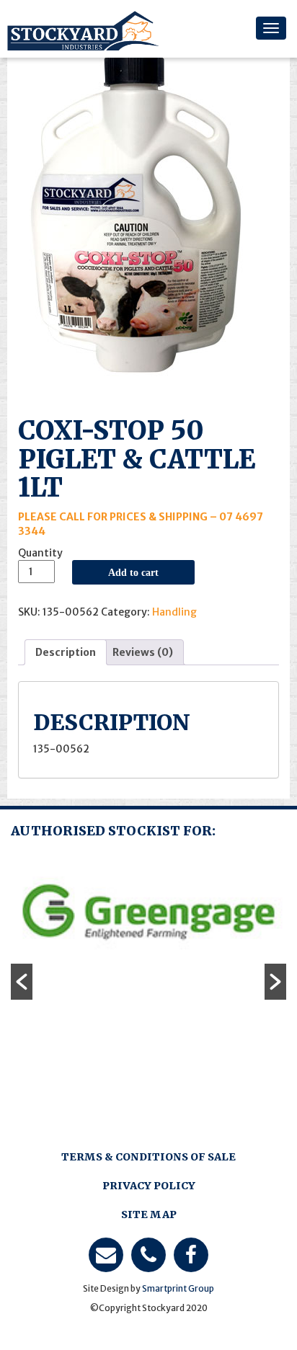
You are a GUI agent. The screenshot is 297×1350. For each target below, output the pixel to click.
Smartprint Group (178, 1288)
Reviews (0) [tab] (142, 652)
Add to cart (133, 572)
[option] (148, 913)
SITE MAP (149, 1214)
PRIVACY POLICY (148, 1185)
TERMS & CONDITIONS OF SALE (148, 1156)
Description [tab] (65, 652)
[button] (21, 982)
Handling (174, 611)
